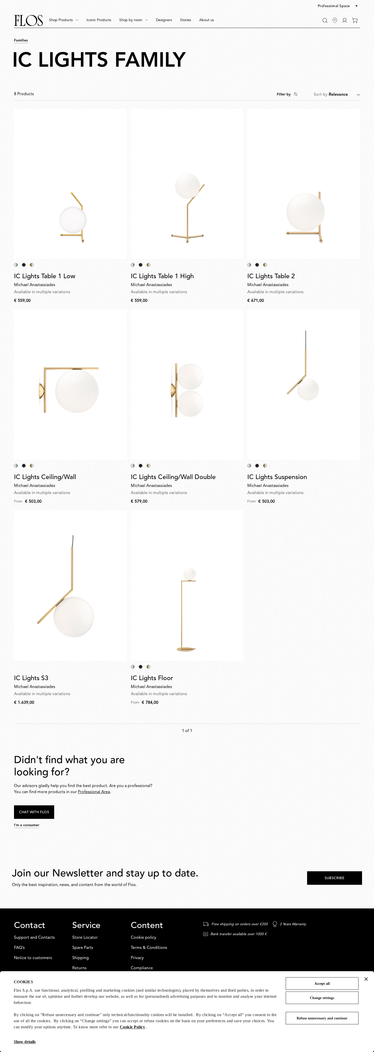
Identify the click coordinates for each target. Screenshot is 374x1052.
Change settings (322, 998)
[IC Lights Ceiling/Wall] (70, 385)
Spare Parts (82, 948)
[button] (338, 6)
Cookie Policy (132, 1027)
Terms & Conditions (149, 948)
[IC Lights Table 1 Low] (70, 184)
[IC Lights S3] (70, 585)
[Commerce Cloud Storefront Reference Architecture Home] (28, 20)
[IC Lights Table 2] (303, 184)
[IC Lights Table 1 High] (187, 184)
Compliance (142, 968)
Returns (79, 968)
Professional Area (94, 792)
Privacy (137, 958)
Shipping (80, 958)
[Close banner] (366, 979)
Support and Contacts (34, 938)
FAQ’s (19, 948)
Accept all (322, 984)
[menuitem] (63, 20)
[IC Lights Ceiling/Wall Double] (187, 385)
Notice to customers (33, 958)
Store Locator (85, 938)
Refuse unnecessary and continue (322, 1018)
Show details (25, 1042)
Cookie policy (143, 938)
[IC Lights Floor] (187, 585)
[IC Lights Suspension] (303, 385)
